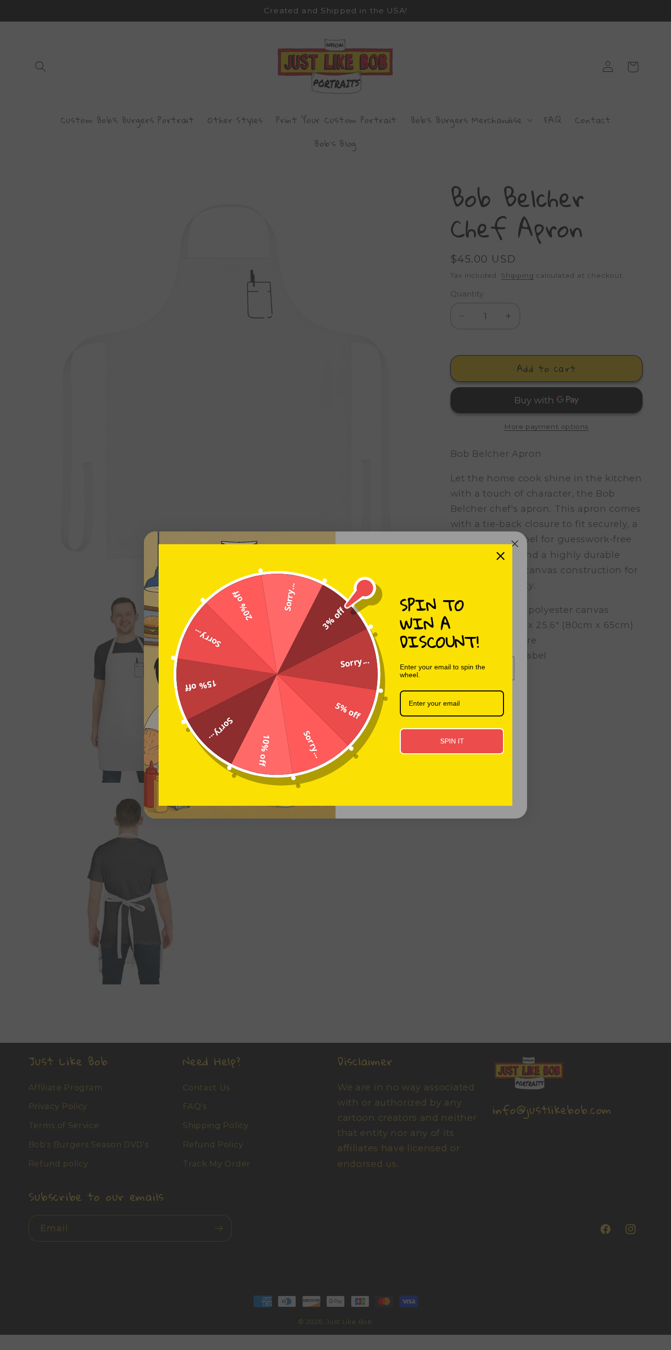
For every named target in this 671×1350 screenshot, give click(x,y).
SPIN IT (452, 741)
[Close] (500, 556)
